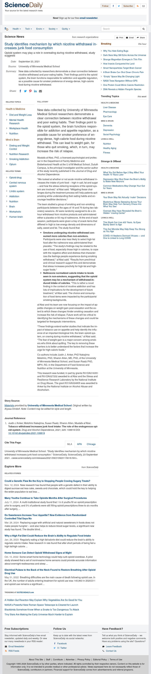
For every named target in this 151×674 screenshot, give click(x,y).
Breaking (106, 43)
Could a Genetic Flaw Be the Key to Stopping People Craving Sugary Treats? (47, 481)
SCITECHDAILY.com (25, 592)
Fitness (106, 152)
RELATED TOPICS (13, 102)
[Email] (40, 91)
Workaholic (15, 211)
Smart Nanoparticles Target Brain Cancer (122, 67)
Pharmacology (110, 111)
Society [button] (52, 28)
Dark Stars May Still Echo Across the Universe (124, 55)
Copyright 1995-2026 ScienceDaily (22, 663)
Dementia (107, 125)
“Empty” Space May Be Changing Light (121, 76)
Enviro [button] (39, 28)
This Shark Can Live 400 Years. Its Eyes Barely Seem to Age (122, 223)
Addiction (14, 196)
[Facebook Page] (113, 6)
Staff (48, 659)
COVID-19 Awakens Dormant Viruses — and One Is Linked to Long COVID (124, 236)
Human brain (16, 216)
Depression (108, 129)
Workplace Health (18, 128)
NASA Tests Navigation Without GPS (120, 80)
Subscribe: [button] (128, 5)
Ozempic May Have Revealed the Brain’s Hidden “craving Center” (122, 211)
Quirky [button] (65, 28)
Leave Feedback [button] (114, 646)
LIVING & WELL (107, 139)
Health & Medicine (15, 109)
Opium (12, 164)
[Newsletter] (143, 6)
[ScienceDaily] (24, 5)
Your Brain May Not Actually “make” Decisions (124, 197)
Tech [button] (27, 28)
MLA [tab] (69, 444)
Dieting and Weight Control (19, 147)
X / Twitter (62, 647)
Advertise (70, 659)
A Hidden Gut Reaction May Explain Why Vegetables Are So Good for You (43, 600)
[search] (143, 28)
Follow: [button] (105, 5)
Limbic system (16, 191)
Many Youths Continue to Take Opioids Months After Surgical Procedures (46, 498)
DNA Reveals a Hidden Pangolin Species (122, 89)
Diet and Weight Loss (20, 114)
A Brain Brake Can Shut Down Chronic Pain (123, 72)
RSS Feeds (14, 650)
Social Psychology (111, 134)
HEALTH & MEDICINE (110, 102)
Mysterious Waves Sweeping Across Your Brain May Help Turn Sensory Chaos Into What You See (122, 204)
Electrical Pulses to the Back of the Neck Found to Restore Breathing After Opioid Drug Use (50, 571)
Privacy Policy (83, 659)
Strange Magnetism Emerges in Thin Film (122, 59)
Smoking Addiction (19, 159)
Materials (9, 405)
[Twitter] (25, 91)
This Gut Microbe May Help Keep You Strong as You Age (124, 230)
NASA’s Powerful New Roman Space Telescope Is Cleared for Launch (41, 604)
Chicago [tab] (91, 444)
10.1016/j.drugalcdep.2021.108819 (26, 433)
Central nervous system (17, 184)
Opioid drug (15, 177)
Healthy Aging (109, 148)
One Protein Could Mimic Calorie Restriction (123, 84)
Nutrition (13, 133)
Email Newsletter (16, 646)
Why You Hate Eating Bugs (115, 50)
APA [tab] (79, 444)
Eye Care (107, 116)
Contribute (58, 659)
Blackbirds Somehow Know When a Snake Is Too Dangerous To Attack (42, 609)
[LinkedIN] (35, 91)
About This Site (36, 659)
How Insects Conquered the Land (118, 63)
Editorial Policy (100, 659)
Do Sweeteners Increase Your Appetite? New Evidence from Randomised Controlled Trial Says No (45, 516)
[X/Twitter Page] (119, 6)
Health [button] (16, 28)
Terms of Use (116, 659)
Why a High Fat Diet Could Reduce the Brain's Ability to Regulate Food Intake (48, 535)
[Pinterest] (30, 91)
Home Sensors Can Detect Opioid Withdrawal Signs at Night (38, 552)
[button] (120, 37)
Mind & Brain (12, 139)
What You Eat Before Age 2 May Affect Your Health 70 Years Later (123, 173)
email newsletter (89, 18)
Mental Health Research (16, 121)
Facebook (62, 643)
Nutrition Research (19, 154)
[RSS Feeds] (138, 6)
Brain (12, 206)
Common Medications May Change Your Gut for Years (124, 186)
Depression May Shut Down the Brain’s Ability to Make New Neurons (124, 180)
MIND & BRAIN (107, 120)
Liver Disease (109, 107)
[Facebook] (20, 91)
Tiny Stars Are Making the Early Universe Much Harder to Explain (39, 614)
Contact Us (111, 650)
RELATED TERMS (13, 171)
